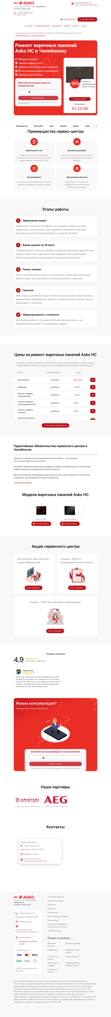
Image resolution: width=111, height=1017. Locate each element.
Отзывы (83, 26)
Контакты (76, 26)
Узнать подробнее (33, 588)
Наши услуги (53, 920)
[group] (27, 801)
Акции (87, 126)
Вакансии (67, 26)
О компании (28, 26)
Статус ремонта (69, 19)
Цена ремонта (56, 26)
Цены (52, 126)
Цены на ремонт (80, 99)
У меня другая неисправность (55, 425)
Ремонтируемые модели (58, 916)
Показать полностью (22, 482)
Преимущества (21, 126)
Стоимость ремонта (56, 897)
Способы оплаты (55, 931)
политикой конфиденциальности (71, 768)
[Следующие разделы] (96, 126)
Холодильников (72, 956)
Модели (76, 126)
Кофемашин (53, 950)
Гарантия (63, 126)
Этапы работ (38, 126)
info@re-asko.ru (25, 922)
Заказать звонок (88, 19)
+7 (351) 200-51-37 (25, 12)
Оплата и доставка (56, 901)
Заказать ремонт (42, 524)
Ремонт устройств (43, 26)
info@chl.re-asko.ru (31, 854)
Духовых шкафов (72, 943)
